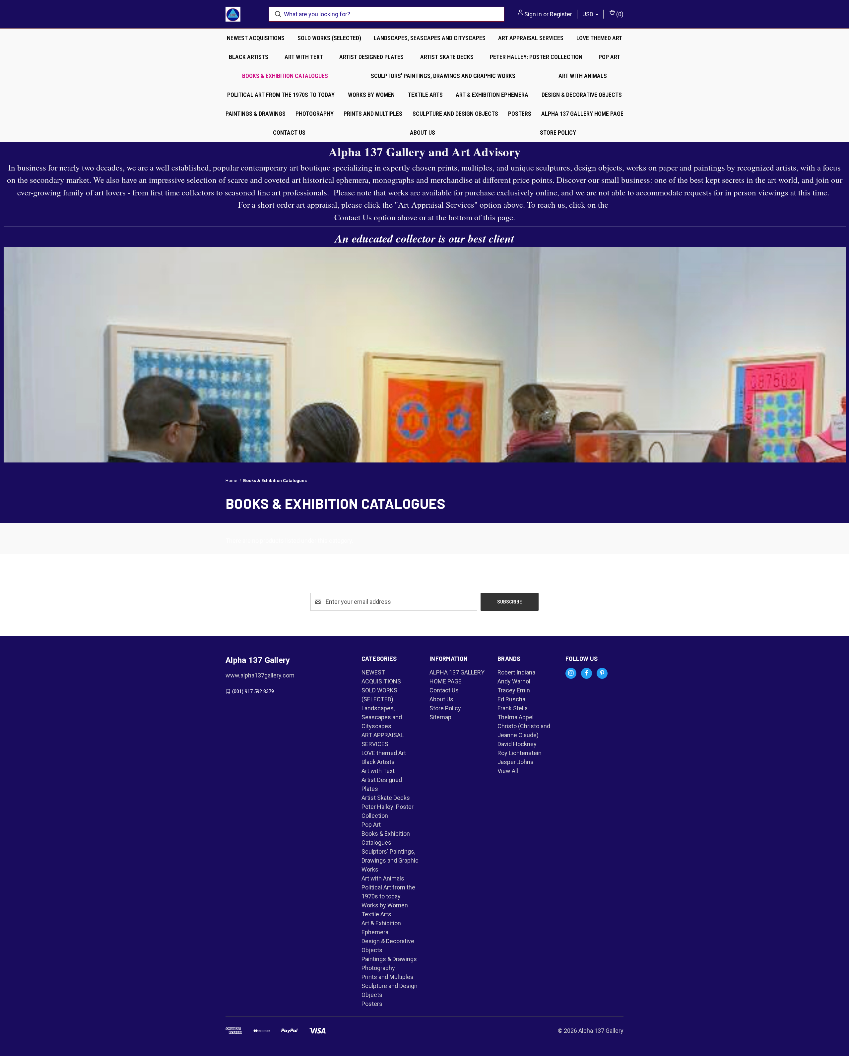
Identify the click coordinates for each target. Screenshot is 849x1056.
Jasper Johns (515, 761)
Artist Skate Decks (447, 56)
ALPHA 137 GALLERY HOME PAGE (582, 113)
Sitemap (440, 717)
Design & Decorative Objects (582, 94)
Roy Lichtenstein (519, 752)
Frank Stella (512, 708)
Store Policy (558, 132)
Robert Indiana (516, 672)
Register (561, 14)
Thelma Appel (515, 717)
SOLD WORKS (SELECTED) (329, 38)
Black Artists (248, 56)
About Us (422, 132)
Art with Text (304, 56)
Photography (314, 113)
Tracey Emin (513, 690)
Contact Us (289, 132)
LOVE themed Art (599, 38)
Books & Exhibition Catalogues (285, 75)
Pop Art (609, 56)
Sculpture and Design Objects (455, 113)
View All (507, 770)
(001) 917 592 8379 (253, 691)
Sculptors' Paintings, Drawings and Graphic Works (443, 75)
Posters (519, 113)
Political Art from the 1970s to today (281, 94)
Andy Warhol (513, 681)
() (619, 14)
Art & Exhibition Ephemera (492, 94)
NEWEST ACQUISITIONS (256, 38)
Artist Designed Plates (371, 56)
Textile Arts (425, 94)
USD (588, 14)
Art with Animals (582, 75)
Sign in (533, 14)
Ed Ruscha (511, 699)
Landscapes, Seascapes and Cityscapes (430, 38)
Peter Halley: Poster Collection (536, 56)
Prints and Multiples (373, 113)
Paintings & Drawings (256, 113)
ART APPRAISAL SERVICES (530, 38)
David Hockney (517, 743)
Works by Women (371, 94)
